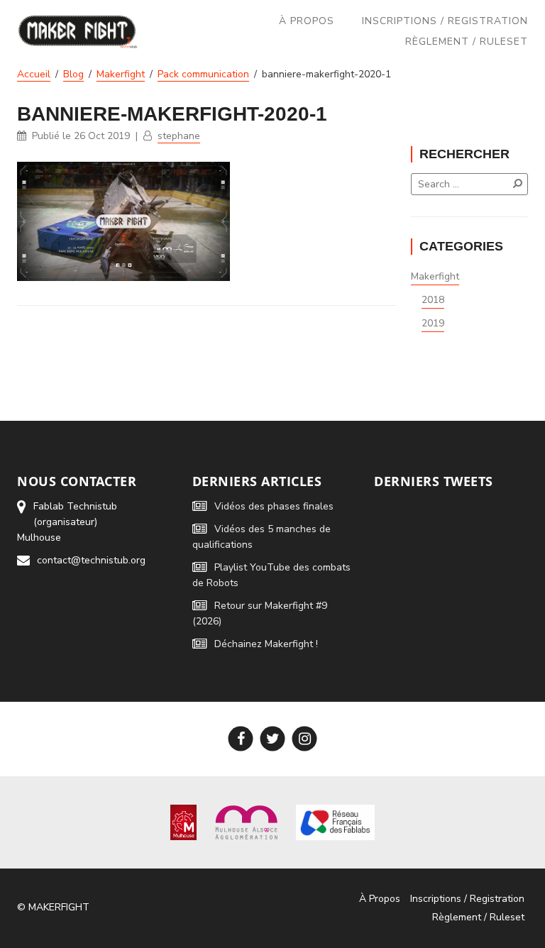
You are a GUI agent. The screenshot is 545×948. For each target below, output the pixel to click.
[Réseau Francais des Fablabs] (335, 821)
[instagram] (304, 739)
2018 (433, 300)
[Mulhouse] (183, 821)
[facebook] (241, 739)
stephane (179, 136)
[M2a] (246, 821)
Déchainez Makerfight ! (266, 644)
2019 (433, 323)
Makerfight (435, 276)
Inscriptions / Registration (445, 21)
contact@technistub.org (91, 560)
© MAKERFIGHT (53, 907)
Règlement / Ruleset (466, 41)
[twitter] (272, 739)
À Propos (306, 21)
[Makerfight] (77, 31)
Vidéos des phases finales (274, 506)
